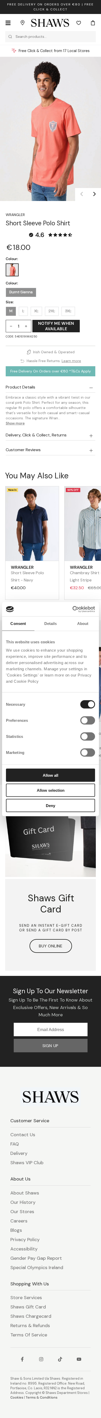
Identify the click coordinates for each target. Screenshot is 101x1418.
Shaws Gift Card (28, 1307)
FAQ (14, 1144)
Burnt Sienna (21, 292)
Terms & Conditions (41, 1397)
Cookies (16, 1397)
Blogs (16, 1230)
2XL (51, 311)
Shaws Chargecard (30, 1316)
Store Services (26, 1297)
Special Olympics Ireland (36, 1267)
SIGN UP (50, 1045)
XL (36, 311)
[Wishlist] (79, 22)
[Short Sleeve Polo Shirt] (12, 270)
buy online (51, 946)
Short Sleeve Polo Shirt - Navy (27, 574)
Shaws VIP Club (27, 1163)
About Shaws (24, 1193)
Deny (50, 805)
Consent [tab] (18, 623)
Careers (18, 1221)
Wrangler (15, 214)
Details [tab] (50, 623)
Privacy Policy (25, 1239)
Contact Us (22, 1135)
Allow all (50, 775)
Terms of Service (28, 1335)
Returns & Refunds (30, 1325)
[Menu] (8, 22)
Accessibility (24, 1249)
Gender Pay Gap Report (36, 1258)
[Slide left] (81, 194)
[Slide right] (94, 194)
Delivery (18, 1153)
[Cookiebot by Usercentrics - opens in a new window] (72, 609)
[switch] (87, 720)
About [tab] (83, 623)
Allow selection (50, 790)
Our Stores (22, 1211)
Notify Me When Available (56, 326)
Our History (22, 1202)
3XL (68, 311)
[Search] (10, 36)
